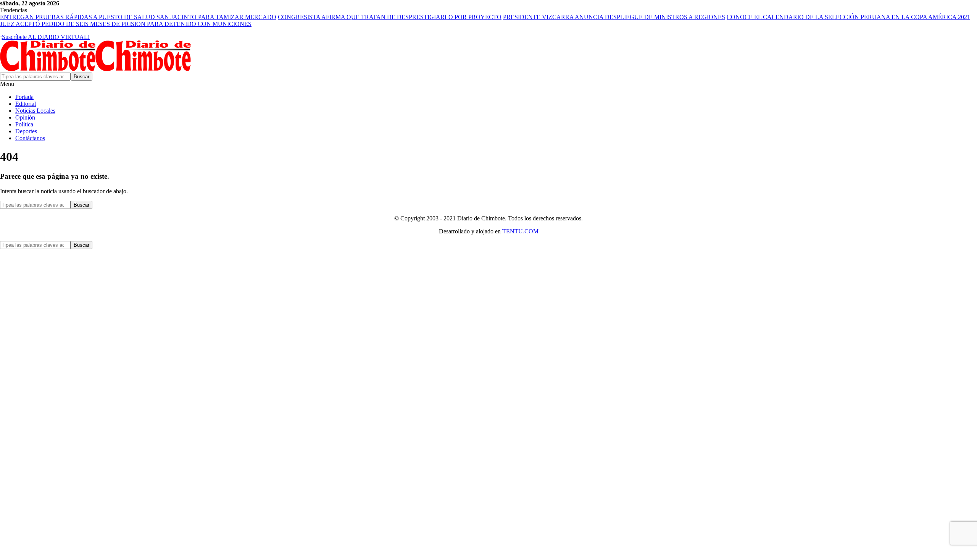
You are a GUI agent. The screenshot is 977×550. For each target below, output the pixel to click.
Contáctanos (30, 138)
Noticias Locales (35, 110)
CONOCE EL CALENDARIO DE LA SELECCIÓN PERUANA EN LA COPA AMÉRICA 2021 (848, 17)
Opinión (25, 117)
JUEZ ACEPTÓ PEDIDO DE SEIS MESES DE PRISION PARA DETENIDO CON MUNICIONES (126, 24)
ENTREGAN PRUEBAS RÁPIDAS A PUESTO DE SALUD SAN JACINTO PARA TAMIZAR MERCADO (138, 17)
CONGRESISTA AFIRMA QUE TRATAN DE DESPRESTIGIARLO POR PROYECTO (389, 17)
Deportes (26, 131)
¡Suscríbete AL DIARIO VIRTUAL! (45, 37)
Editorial (25, 103)
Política (24, 124)
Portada (24, 97)
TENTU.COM (520, 231)
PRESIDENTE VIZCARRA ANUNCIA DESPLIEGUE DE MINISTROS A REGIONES (614, 17)
